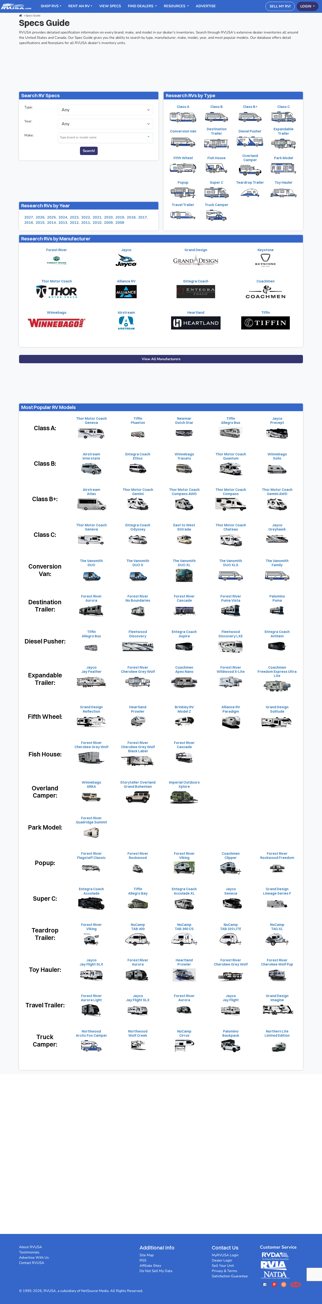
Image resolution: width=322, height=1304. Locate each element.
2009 (108, 222)
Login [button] (306, 6)
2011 (85, 222)
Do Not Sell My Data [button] (156, 1271)
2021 (97, 217)
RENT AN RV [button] (79, 6)
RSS (143, 1260)
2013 (62, 222)
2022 (85, 217)
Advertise (206, 6)
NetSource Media (94, 1290)
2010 (97, 222)
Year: (28, 121)
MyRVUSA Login (225, 1255)
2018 (131, 217)
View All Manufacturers (161, 359)
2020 (108, 217)
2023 (74, 217)
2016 (28, 222)
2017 (142, 217)
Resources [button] (175, 6)
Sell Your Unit (223, 1265)
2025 (51, 217)
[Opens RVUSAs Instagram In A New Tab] (283, 1284)
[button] (148, 137)
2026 (40, 217)
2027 (28, 217)
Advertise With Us (34, 1257)
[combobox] (105, 138)
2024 (62, 217)
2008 (119, 222)
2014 (51, 222)
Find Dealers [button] (141, 6)
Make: (29, 135)
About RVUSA (30, 1247)
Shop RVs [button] (49, 6)
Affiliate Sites (150, 1265)
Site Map (147, 1255)
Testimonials (29, 1252)
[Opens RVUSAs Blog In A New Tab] (295, 1284)
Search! (89, 150)
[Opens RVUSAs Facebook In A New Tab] (264, 1284)
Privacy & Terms (224, 1271)
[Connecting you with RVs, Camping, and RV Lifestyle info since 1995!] (16, 6)
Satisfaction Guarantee (230, 1276)
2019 (119, 217)
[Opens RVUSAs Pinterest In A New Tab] (274, 1284)
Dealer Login (222, 1260)
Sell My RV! (280, 6)
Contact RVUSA (31, 1262)
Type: (28, 107)
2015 (40, 222)
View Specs (110, 6)
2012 (74, 222)
